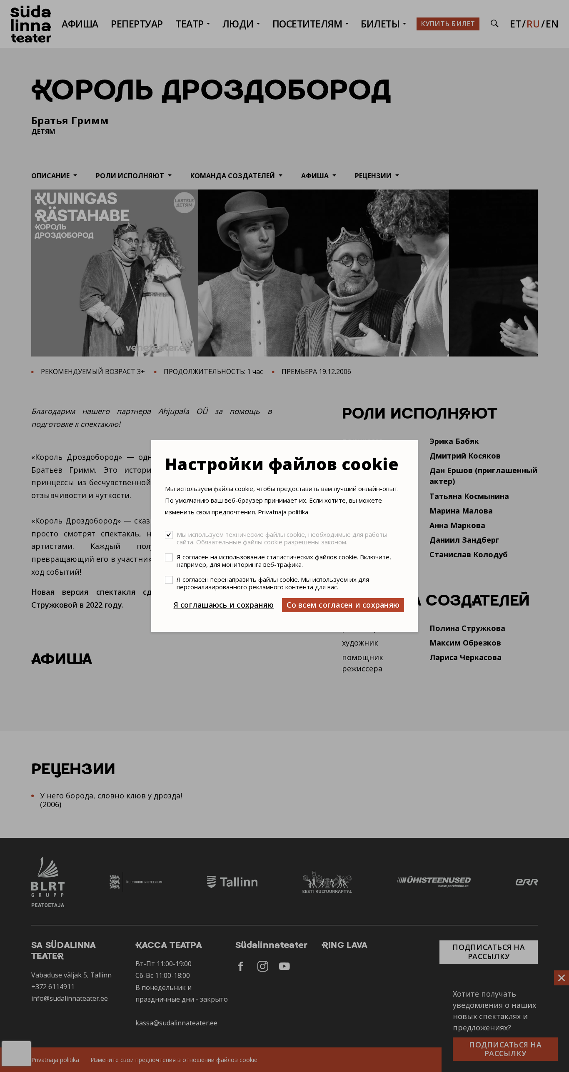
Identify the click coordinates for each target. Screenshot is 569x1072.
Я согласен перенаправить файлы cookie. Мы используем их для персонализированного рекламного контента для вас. (273, 583)
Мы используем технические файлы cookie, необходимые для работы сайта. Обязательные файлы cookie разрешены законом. (282, 538)
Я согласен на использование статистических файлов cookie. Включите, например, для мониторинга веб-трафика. (284, 560)
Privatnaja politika (283, 512)
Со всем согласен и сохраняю (343, 605)
